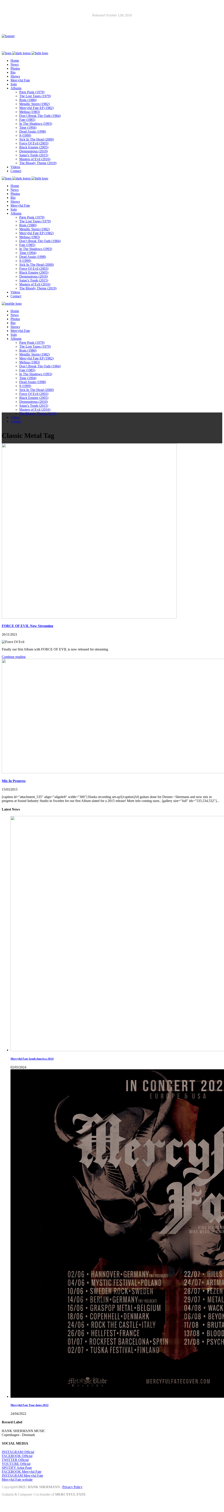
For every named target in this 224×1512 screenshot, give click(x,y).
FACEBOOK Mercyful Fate (21, 1471)
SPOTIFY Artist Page (17, 1468)
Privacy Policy (72, 1487)
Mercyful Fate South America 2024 (32, 1058)
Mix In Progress (14, 781)
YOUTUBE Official (16, 1464)
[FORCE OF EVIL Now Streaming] (89, 617)
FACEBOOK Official (17, 1456)
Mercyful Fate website (17, 1479)
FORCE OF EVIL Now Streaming (27, 626)
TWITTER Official (15, 1460)
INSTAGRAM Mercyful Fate (22, 1475)
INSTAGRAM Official (18, 1452)
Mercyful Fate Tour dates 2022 (29, 1405)
